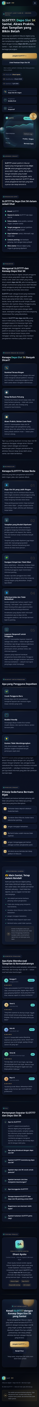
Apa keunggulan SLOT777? (18, 1189)
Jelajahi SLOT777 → (19, 56)
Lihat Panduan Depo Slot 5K (19, 62)
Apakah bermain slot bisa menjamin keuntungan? (17, 1180)
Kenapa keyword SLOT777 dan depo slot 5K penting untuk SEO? (20, 1197)
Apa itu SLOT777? (14, 1122)
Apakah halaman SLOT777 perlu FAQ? (20, 1217)
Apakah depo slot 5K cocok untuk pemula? (20, 1171)
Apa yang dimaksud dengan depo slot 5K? (20, 1151)
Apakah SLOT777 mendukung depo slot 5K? (21, 1161)
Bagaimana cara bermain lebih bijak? (20, 1207)
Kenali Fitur (19, 1351)
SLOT (10, 3)
